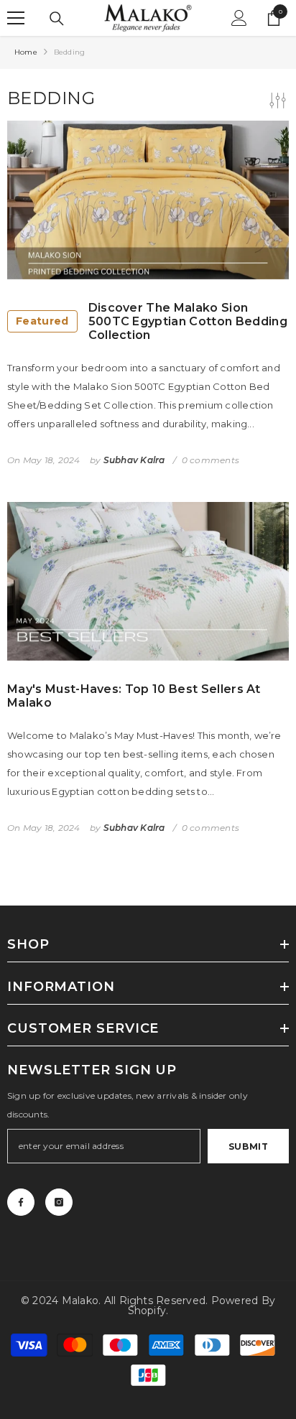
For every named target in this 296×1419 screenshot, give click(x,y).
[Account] (239, 18)
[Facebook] (20, 1202)
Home (25, 52)
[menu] (15, 18)
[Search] (56, 18)
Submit (248, 1146)
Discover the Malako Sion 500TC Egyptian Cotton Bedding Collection (151, 321)
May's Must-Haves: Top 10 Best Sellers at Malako (134, 696)
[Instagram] (59, 1202)
